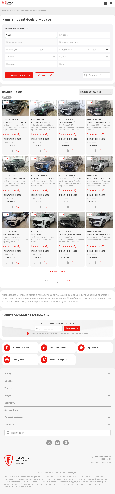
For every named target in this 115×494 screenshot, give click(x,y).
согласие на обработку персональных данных (73, 333)
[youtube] (57, 445)
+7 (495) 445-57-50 (68, 301)
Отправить (72, 328)
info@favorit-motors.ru (101, 463)
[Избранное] (6, 150)
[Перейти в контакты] (105, 3)
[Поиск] (8, 433)
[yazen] (66, 445)
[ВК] (49, 445)
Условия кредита (10, 134)
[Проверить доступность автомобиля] (17, 150)
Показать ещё (57, 271)
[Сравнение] (12, 150)
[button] (111, 3)
